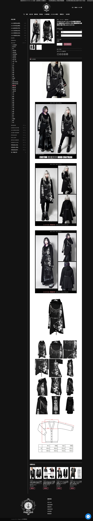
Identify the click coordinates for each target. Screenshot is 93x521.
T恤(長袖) (14, 52)
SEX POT (13, 42)
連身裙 (13, 78)
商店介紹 (49, 502)
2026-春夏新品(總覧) (15, 23)
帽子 (13, 116)
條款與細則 (50, 504)
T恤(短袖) (14, 50)
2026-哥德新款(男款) (15, 35)
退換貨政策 (50, 509)
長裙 (13, 76)
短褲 (13, 69)
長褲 (13, 70)
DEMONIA (13, 40)
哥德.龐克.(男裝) (14, 147)
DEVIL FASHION (15, 140)
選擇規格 (32, 488)
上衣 (13, 63)
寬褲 (13, 72)
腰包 (13, 120)
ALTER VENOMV (15, 132)
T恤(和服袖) (14, 54)
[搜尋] (24, 14)
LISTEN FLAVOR (15, 127)
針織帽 (13, 118)
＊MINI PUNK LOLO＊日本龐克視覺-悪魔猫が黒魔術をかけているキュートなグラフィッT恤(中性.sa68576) (36, 483)
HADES (13, 38)
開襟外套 (14, 85)
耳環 (13, 100)
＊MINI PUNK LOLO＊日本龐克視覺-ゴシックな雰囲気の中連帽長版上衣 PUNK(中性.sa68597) (62, 483)
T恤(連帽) (14, 56)
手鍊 (13, 109)
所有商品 (41, 14)
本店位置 (67, 14)
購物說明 (49, 506)
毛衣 (13, 65)
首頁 (27, 14)
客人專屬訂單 (14, 152)
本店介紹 (31, 14)
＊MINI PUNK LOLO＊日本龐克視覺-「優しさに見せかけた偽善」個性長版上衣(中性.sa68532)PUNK (76, 483)
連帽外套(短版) (15, 81)
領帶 (13, 105)
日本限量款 (14, 44)
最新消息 (36, 14)
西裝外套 (14, 89)
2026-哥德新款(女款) (15, 33)
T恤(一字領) (14, 61)
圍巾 (13, 115)
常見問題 (49, 511)
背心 (13, 48)
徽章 (13, 96)
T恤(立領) (14, 59)
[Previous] (32, 31)
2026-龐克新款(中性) (15, 28)
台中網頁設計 (24, 519)
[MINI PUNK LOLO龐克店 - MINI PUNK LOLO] (46, 7)
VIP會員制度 (46, 14)
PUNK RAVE (14, 135)
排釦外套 (14, 87)
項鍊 (13, 104)
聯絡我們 (49, 513)
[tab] (31, 59)
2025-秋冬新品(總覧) (15, 25)
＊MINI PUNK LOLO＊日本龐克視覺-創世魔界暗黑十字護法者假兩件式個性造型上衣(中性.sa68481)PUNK (49, 483)
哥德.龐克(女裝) (14, 144)
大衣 (13, 94)
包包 (13, 122)
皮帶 (13, 113)
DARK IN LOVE (14, 142)
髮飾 (13, 98)
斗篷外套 (14, 91)
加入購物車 (67, 44)
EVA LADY (13, 137)
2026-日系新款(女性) (15, 30)
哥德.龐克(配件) (14, 149)
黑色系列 (14, 46)
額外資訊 (34, 59)
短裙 (13, 74)
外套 (13, 92)
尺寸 (57, 35)
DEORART (13, 125)
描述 (31, 59)
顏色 (57, 32)
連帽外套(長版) (15, 83)
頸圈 (13, 102)
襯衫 (13, 67)
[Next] (53, 31)
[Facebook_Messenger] (88, 516)
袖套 (13, 111)
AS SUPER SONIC (15, 130)
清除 (81, 30)
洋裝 (13, 80)
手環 (13, 107)
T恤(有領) (14, 57)
